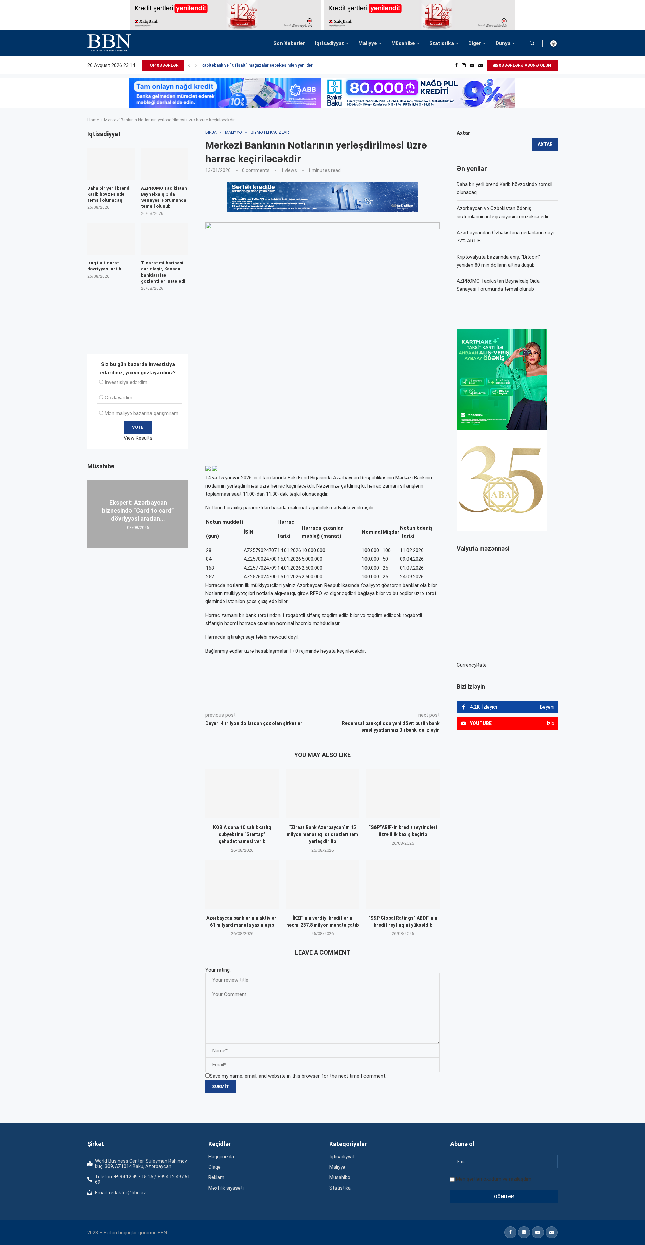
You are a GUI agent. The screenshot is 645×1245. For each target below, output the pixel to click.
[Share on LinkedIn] (296, 697)
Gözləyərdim (118, 398)
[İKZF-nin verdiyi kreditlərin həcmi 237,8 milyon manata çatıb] (322, 884)
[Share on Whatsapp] (325, 697)
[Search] (532, 43)
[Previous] (189, 65)
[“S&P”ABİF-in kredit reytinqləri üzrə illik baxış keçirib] (403, 793)
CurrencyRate (472, 665)
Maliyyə (367, 43)
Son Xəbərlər (289, 43)
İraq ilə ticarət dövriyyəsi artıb (104, 265)
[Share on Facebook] (265, 697)
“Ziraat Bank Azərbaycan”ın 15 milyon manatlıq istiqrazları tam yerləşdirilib (322, 834)
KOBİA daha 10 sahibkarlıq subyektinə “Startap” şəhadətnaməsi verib (242, 834)
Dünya (503, 43)
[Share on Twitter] (280, 697)
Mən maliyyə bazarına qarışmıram (141, 413)
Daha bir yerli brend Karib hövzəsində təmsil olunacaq (108, 194)
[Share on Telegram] (340, 697)
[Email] (480, 65)
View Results (138, 438)
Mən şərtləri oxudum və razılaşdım (493, 1179)
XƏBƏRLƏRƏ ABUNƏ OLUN (524, 65)
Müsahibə (403, 43)
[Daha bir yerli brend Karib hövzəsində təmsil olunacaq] (111, 164)
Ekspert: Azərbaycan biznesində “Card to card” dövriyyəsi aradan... (138, 510)
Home (93, 119)
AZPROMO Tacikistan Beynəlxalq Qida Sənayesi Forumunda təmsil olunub (164, 197)
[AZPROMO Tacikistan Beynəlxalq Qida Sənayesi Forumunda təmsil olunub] (164, 164)
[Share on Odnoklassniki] (310, 697)
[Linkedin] (463, 65)
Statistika (441, 43)
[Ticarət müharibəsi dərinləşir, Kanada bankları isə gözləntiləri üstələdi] (164, 239)
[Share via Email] (356, 697)
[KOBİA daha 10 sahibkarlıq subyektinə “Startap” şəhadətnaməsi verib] (242, 793)
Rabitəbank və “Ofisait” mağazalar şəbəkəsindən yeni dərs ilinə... (264, 65)
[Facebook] (456, 65)
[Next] (196, 65)
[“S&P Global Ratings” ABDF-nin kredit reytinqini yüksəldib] (403, 884)
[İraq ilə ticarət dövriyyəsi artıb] (111, 239)
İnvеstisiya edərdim (126, 382)
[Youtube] (472, 65)
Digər (474, 43)
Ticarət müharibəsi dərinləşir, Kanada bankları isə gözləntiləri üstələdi (163, 272)
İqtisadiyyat (329, 43)
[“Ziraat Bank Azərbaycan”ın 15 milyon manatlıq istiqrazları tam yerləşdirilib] (322, 793)
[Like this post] (249, 697)
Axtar (463, 133)
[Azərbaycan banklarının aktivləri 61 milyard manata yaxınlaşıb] (242, 884)
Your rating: (218, 970)
